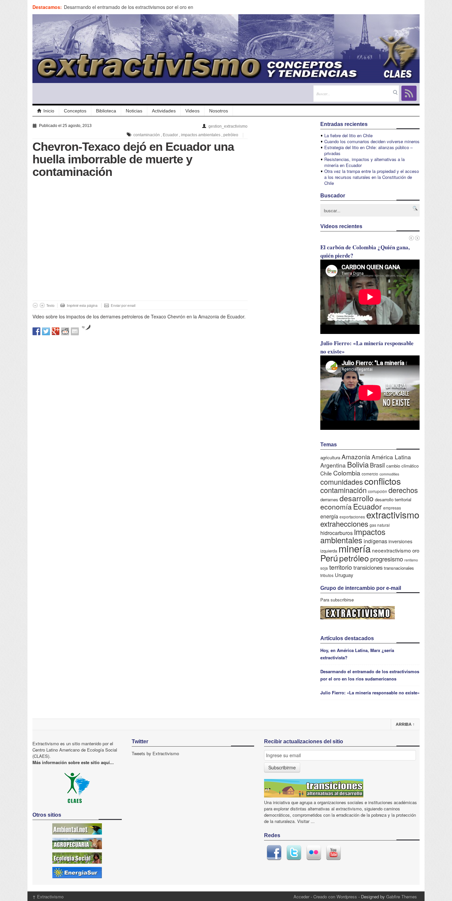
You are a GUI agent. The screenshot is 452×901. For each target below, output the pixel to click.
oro (415, 550)
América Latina (391, 457)
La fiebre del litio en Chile (348, 135)
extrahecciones (344, 523)
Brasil (377, 465)
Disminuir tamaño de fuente (35, 305)
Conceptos (75, 110)
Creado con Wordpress (335, 896)
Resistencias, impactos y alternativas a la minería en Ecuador (364, 162)
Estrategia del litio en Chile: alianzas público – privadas (368, 150)
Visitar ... (306, 821)
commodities (389, 473)
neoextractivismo (391, 550)
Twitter (294, 853)
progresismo (386, 558)
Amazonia (355, 456)
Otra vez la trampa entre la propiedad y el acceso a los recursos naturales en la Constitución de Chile (371, 177)
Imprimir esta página (82, 305)
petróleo (230, 135)
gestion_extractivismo (228, 126)
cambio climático (402, 466)
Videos (192, 110)
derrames (329, 499)
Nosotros (218, 110)
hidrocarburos (336, 533)
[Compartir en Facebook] (36, 331)
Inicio (48, 110)
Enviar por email (123, 305)
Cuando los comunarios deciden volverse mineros (372, 141)
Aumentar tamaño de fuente (42, 305)
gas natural (380, 525)
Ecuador (170, 135)
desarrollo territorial (393, 499)
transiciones (368, 567)
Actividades (164, 110)
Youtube (333, 853)
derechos (403, 490)
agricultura (330, 457)
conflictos (382, 480)
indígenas (375, 541)
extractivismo (392, 514)
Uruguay (344, 574)
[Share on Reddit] (65, 331)
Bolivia (358, 464)
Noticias (134, 110)
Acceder (301, 896)
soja (324, 568)
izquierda (328, 551)
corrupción (377, 491)
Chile (326, 473)
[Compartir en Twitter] (46, 331)
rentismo (411, 559)
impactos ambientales (200, 135)
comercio (370, 473)
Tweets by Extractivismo (155, 753)
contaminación (146, 135)
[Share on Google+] (56, 331)
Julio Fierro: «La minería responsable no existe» (370, 692)
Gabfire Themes (401, 896)
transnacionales (399, 568)
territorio (340, 566)
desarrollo (356, 498)
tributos (327, 575)
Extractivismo (48, 896)
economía (336, 507)
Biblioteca (106, 110)
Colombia (346, 472)
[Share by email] (75, 331)
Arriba (405, 724)
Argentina (333, 465)
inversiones (400, 541)
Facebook (274, 853)
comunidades (341, 481)
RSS (409, 93)
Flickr (314, 853)
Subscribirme (282, 767)
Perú (329, 558)
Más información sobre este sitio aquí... (73, 762)
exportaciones (352, 516)
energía (329, 516)
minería (355, 548)
